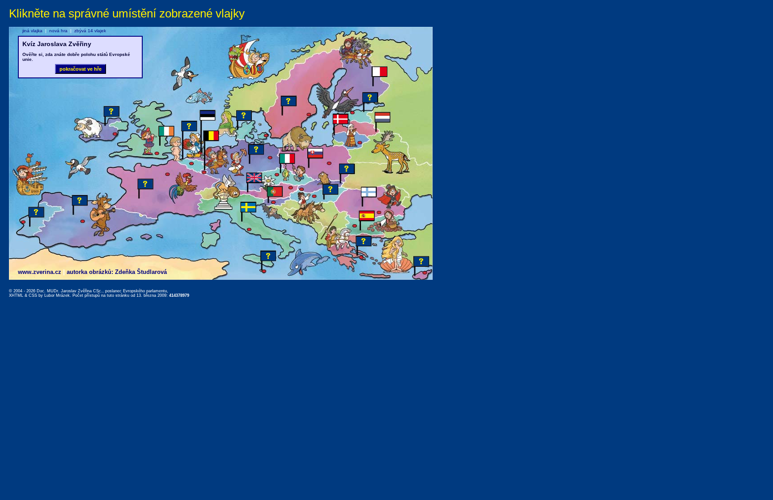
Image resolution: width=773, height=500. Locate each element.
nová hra (58, 30)
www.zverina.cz (39, 272)
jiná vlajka (32, 30)
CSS (33, 295)
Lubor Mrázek (57, 295)
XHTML (16, 295)
